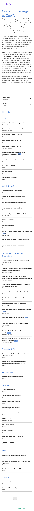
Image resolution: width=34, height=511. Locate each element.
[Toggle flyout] (30, 99)
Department (6, 97)
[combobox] (3, 99)
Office (5, 103)
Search (5, 91)
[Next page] (22, 498)
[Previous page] (11, 498)
